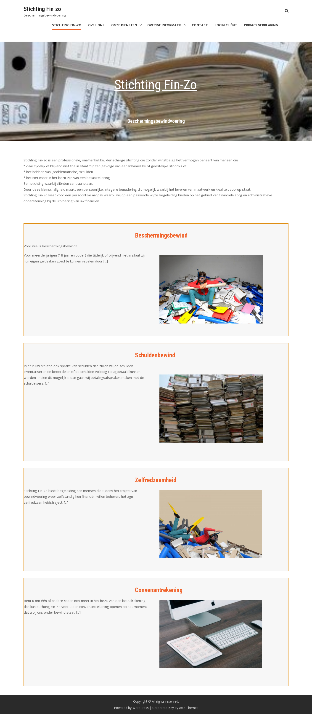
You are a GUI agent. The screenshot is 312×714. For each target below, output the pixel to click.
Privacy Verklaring (261, 25)
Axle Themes (188, 708)
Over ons (96, 25)
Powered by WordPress (131, 708)
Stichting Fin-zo (42, 8)
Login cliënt (226, 25)
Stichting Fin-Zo (66, 25)
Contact (200, 25)
